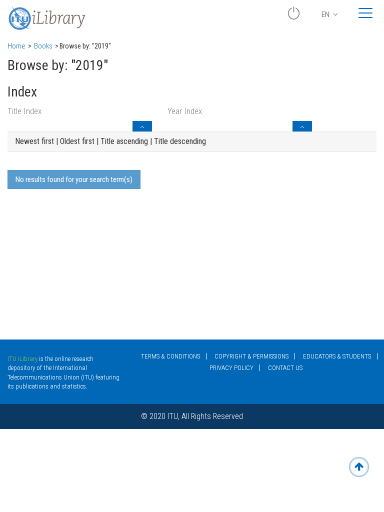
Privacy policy (232, 367)
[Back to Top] (359, 467)
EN (326, 14)
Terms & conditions (170, 356)
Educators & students (337, 356)
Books (43, 46)
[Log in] (293, 17)
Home (17, 46)
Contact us (285, 367)
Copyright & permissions (251, 356)
